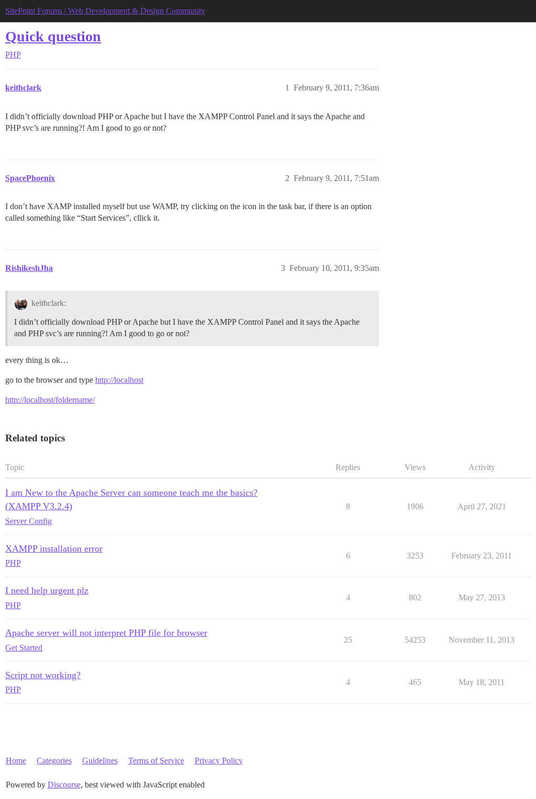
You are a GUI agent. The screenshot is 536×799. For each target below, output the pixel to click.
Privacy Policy (219, 760)
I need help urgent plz (46, 590)
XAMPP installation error (54, 548)
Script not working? (43, 675)
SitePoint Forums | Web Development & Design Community (105, 10)
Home (16, 760)
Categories (54, 760)
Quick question (53, 36)
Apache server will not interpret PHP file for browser (106, 632)
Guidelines (100, 760)
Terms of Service (156, 760)
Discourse (64, 784)
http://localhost (119, 379)
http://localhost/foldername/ (50, 399)
